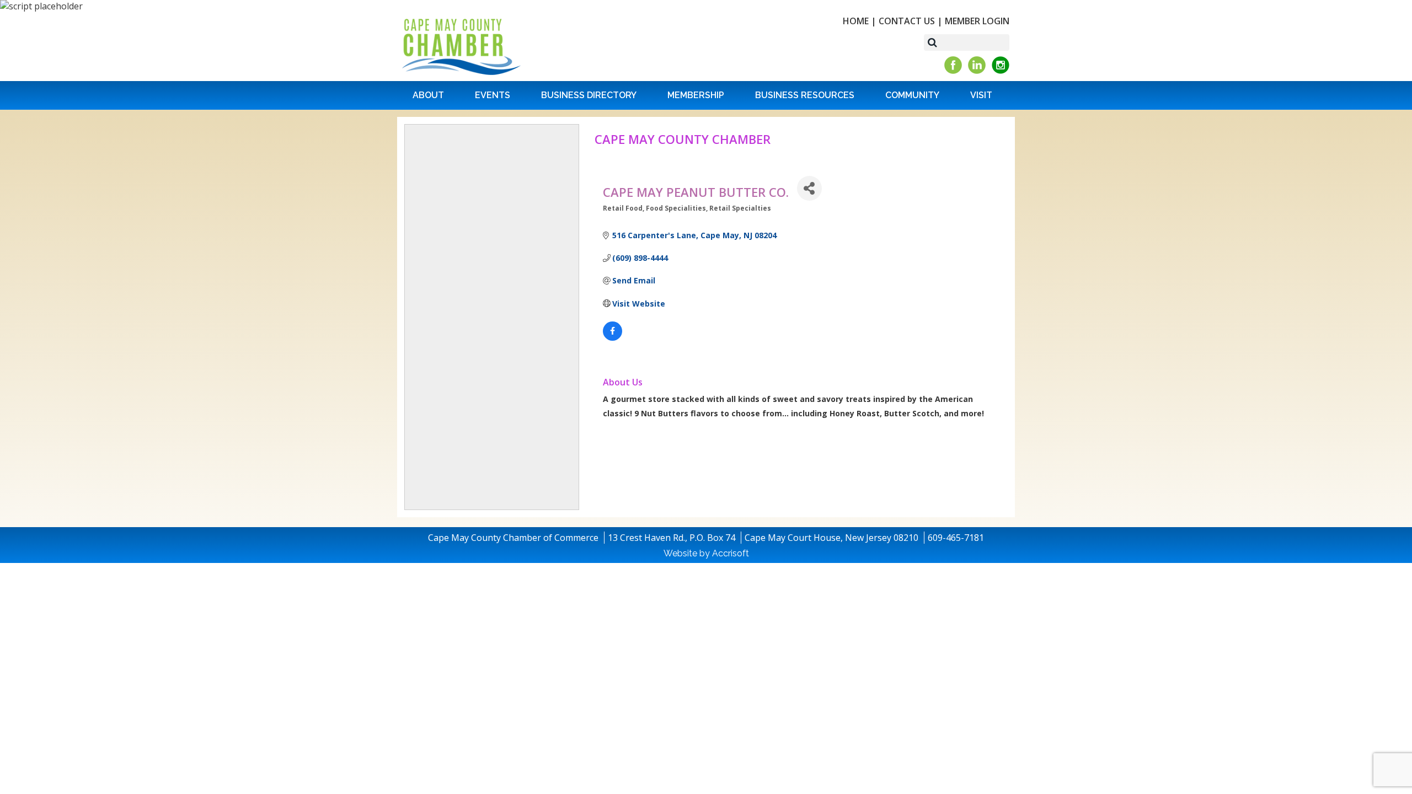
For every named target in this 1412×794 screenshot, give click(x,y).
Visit (981, 95)
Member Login (977, 21)
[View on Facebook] (612, 337)
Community (912, 95)
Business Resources (804, 95)
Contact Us (907, 21)
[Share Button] (809, 188)
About (428, 95)
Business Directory (589, 95)
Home (856, 21)
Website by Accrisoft (706, 553)
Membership (695, 95)
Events (492, 95)
